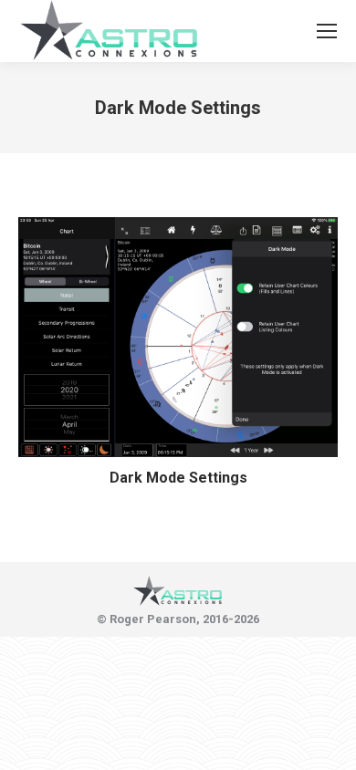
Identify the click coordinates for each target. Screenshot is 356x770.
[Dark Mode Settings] (178, 337)
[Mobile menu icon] (327, 31)
